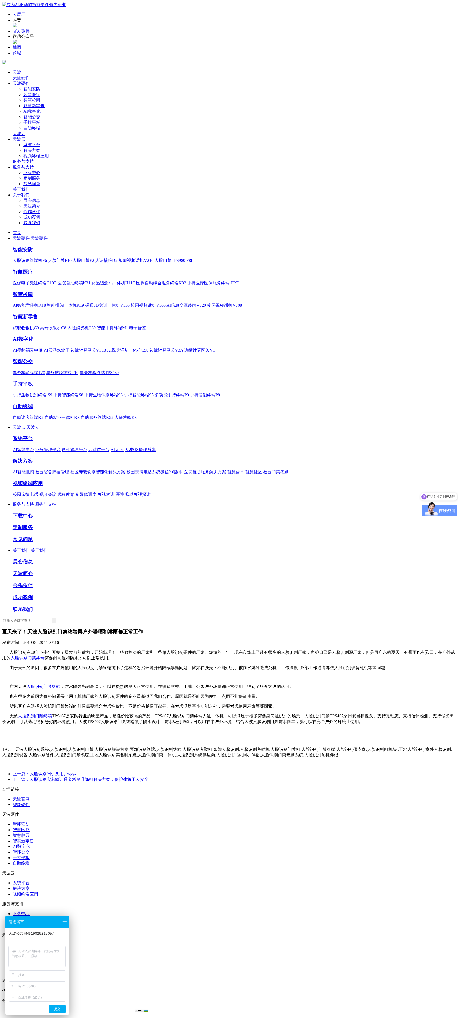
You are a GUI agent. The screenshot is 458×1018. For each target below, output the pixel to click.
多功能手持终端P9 (172, 395)
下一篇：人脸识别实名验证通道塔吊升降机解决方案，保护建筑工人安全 (80, 779)
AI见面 (117, 449)
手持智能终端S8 (68, 395)
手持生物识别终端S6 (103, 395)
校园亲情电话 (25, 494)
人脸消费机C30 (81, 328)
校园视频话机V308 (224, 305)
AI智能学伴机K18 (29, 305)
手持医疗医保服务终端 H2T (213, 283)
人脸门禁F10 (60, 260)
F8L (189, 260)
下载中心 (31, 172)
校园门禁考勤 (276, 472)
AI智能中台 (23, 449)
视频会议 (47, 494)
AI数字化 (32, 111)
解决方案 (31, 150)
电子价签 (137, 328)
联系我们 (31, 222)
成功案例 (31, 217)
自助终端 (31, 128)
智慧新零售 (34, 105)
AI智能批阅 (23, 472)
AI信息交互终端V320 (186, 305)
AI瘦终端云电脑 (28, 350)
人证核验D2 (106, 260)
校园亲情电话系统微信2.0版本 (154, 472)
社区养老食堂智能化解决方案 (97, 472)
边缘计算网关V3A (166, 350)
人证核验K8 (125, 417)
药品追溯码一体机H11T (113, 283)
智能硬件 (21, 804)
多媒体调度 (85, 494)
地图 (17, 47)
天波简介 (31, 206)
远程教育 (65, 494)
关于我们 (21, 189)
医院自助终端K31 (74, 283)
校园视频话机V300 (148, 305)
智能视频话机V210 (135, 260)
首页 (17, 232)
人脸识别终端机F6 (30, 260)
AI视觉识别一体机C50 (127, 350)
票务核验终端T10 (62, 372)
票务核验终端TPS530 (99, 372)
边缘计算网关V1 (199, 350)
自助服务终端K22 (97, 417)
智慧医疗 (31, 94)
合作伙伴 (31, 211)
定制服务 (31, 178)
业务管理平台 (48, 449)
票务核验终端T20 (29, 372)
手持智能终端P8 (205, 395)
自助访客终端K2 (28, 417)
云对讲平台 (98, 449)
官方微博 (21, 31)
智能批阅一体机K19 (65, 305)
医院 (120, 494)
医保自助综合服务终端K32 (161, 283)
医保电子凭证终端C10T (34, 283)
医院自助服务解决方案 (205, 472)
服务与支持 (23, 161)
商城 (17, 53)
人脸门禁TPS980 (170, 260)
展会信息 (31, 200)
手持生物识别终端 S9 (32, 395)
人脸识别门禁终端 (28, 658)
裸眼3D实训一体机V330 (107, 305)
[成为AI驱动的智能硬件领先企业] (34, 4)
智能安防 (31, 89)
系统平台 (31, 144)
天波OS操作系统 (140, 449)
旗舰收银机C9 (26, 328)
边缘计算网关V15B (88, 350)
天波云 (19, 133)
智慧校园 (31, 100)
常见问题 (31, 183)
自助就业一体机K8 (62, 417)
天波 (17, 72)
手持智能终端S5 (139, 395)
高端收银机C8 (53, 328)
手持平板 (31, 122)
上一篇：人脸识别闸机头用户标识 (44, 774)
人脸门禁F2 (83, 260)
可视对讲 (106, 494)
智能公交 (31, 117)
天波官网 (21, 799)
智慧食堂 (235, 472)
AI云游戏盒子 (56, 350)
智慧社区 (253, 472)
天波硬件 (21, 78)
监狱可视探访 (138, 494)
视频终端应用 (36, 156)
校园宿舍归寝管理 (52, 472)
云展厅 (19, 14)
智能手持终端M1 (112, 328)
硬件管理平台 (74, 449)
